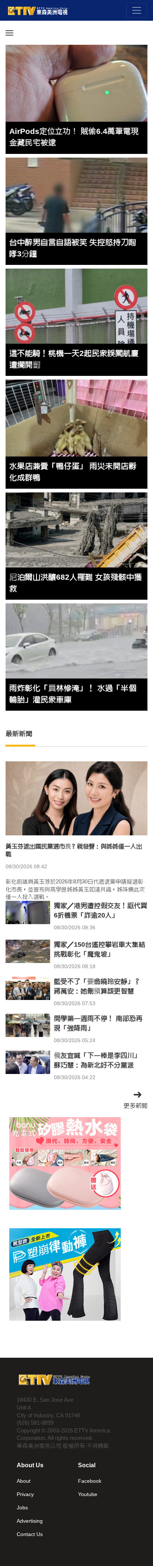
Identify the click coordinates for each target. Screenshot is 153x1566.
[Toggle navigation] (136, 10)
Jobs (22, 1508)
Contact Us (30, 1534)
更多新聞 (135, 1105)
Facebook (89, 1481)
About (23, 1481)
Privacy (25, 1494)
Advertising (30, 1521)
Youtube (87, 1494)
